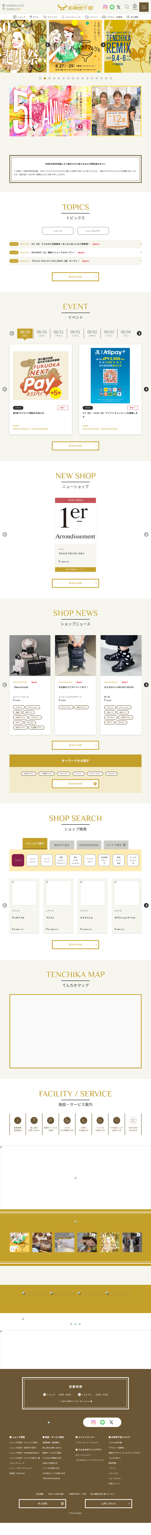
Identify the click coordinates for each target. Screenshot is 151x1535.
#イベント (78, 774)
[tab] (35, 843)
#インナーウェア (95, 774)
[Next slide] (103, 44)
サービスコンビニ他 (133, 860)
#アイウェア (63, 774)
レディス (18, 860)
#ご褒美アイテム (46, 774)
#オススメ (111, 774)
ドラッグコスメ (90, 860)
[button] (40, 78)
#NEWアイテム (29, 774)
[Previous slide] (47, 44)
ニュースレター (93, 230)
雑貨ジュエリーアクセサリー (61, 860)
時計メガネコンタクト (75, 860)
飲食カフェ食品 (118, 860)
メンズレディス (32, 860)
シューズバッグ (47, 860)
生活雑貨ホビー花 (104, 860)
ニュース (58, 230)
